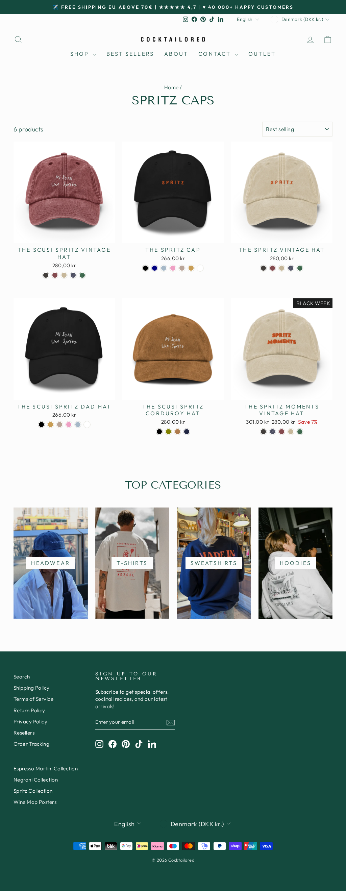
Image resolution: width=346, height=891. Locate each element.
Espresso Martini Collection (46, 768)
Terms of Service (33, 699)
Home (171, 87)
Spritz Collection (33, 791)
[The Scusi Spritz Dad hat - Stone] (59, 424)
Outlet (262, 53)
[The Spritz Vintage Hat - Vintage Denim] (291, 268)
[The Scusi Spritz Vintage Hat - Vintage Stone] (64, 275)
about (176, 53)
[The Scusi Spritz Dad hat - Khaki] (50, 424)
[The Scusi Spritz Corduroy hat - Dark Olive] (168, 431)
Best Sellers (130, 53)
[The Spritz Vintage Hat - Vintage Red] (272, 268)
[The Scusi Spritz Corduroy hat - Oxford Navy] (186, 431)
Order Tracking (31, 744)
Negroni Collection (36, 779)
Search (22, 676)
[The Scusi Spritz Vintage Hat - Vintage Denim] (73, 275)
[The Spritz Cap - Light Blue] (163, 268)
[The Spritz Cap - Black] (145, 268)
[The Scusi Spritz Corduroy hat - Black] (159, 431)
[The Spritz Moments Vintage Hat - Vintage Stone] (291, 431)
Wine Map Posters (35, 802)
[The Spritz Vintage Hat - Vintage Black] (263, 268)
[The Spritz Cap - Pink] (173, 268)
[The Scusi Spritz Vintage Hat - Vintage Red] (55, 275)
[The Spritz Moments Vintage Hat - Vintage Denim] (272, 431)
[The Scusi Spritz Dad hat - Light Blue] (78, 424)
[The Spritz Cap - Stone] (182, 268)
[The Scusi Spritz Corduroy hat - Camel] (177, 431)
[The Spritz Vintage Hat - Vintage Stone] (281, 268)
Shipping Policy (32, 688)
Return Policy (29, 710)
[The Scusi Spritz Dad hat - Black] (41, 424)
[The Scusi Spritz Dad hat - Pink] (69, 424)
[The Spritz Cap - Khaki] (191, 268)
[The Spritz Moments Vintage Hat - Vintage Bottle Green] (300, 431)
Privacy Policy (30, 721)
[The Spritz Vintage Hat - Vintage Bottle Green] (300, 268)
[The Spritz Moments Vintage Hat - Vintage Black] (263, 431)
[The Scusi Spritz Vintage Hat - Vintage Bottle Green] (82, 275)
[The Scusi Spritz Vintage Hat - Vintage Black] (46, 275)
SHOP (80, 53)
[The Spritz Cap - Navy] (154, 268)
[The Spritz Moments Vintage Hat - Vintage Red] (281, 431)
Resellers (24, 732)
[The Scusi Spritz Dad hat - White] (87, 424)
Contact (215, 53)
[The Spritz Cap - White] (200, 268)
